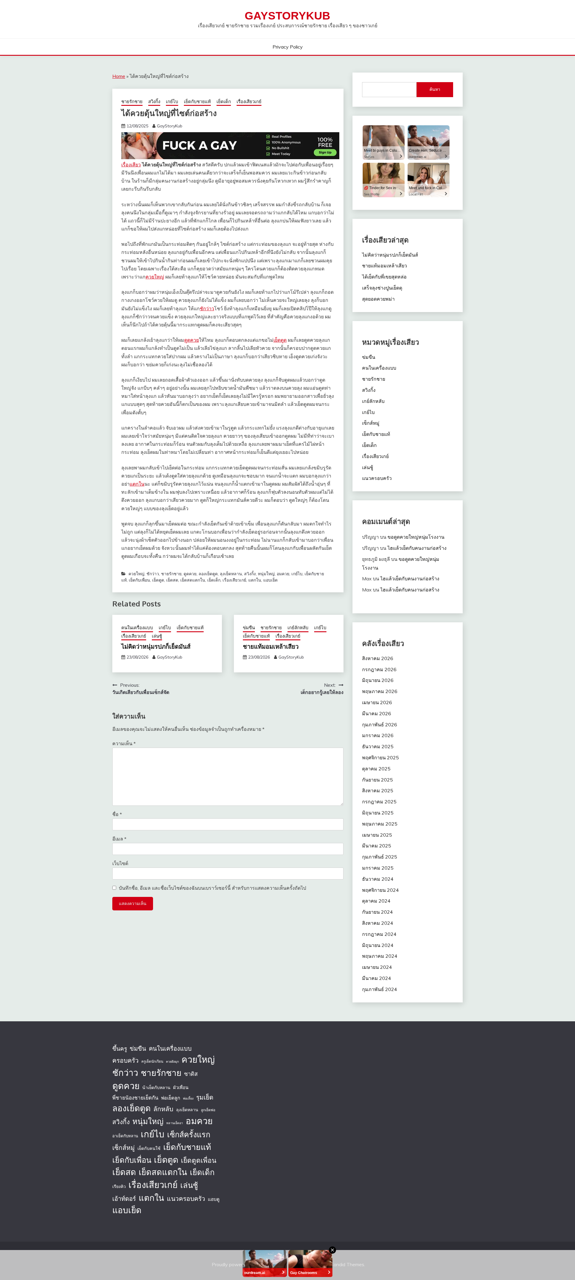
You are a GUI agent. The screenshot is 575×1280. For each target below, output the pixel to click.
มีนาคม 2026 (376, 713)
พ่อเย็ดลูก (170, 1098)
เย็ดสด (172, 580)
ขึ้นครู (119, 1048)
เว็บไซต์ (120, 863)
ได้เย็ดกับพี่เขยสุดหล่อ (384, 277)
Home (118, 76)
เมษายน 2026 (377, 702)
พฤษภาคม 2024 (379, 956)
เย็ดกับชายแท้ (197, 101)
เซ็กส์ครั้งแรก (188, 1134)
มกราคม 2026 (378, 735)
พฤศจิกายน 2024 (380, 890)
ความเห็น (124, 743)
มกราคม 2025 (378, 868)
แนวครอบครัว (377, 478)
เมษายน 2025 (377, 835)
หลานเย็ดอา (174, 1123)
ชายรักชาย (132, 101)
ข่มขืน (249, 627)
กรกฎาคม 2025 (379, 802)
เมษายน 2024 (377, 967)
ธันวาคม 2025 (378, 746)
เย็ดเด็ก (224, 101)
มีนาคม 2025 (376, 846)
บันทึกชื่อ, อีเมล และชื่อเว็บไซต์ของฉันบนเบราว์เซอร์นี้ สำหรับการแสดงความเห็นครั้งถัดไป (212, 888)
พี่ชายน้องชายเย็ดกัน (135, 1097)
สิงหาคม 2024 (377, 923)
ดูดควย (191, 340)
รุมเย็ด (204, 1097)
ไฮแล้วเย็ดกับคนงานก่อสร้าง (417, 548)
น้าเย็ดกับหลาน (156, 1087)
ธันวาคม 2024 (378, 879)
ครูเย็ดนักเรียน (152, 1061)
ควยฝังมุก (172, 1061)
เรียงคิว (119, 1186)
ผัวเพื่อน (180, 1087)
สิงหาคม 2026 (377, 658)
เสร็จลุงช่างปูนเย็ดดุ (382, 288)
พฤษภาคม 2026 (379, 691)
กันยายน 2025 (377, 780)
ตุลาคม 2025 (376, 769)
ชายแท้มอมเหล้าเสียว (271, 646)
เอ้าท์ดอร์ (124, 1198)
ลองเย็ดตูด (208, 573)
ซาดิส (191, 1073)
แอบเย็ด (270, 580)
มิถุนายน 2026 (378, 680)
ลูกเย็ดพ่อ (208, 1110)
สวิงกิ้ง (154, 101)
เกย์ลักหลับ (298, 627)
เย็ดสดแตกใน (192, 580)
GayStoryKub (287, 16)
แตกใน (137, 484)
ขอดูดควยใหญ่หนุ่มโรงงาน (416, 537)
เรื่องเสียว (131, 165)
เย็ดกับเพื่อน (139, 580)
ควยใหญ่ (155, 277)
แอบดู (214, 1199)
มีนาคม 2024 (376, 978)
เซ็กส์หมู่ (370, 423)
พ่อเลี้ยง (188, 1098)
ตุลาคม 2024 (376, 901)
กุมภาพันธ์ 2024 (379, 989)
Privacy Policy (288, 47)
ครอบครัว (125, 1060)
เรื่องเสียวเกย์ (249, 101)
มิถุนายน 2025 (378, 813)
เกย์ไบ (172, 101)
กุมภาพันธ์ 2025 (379, 857)
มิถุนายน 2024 (378, 945)
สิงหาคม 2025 (377, 790)
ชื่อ (117, 814)
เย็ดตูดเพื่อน (198, 1160)
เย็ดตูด (280, 340)
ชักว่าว (207, 308)
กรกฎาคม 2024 (379, 934)
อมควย (283, 573)
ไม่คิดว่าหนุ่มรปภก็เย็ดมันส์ (155, 646)
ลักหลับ (163, 1109)
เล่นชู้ (157, 636)
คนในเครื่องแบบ (137, 627)
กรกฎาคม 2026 (379, 669)
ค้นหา (434, 89)
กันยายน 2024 (377, 912)
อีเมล (119, 839)
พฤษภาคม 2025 (379, 824)
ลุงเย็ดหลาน (231, 573)
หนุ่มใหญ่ (266, 573)
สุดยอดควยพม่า (378, 299)
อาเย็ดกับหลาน (125, 1135)
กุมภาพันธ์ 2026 (379, 725)
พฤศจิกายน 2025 (380, 758)
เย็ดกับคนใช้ (149, 1148)
